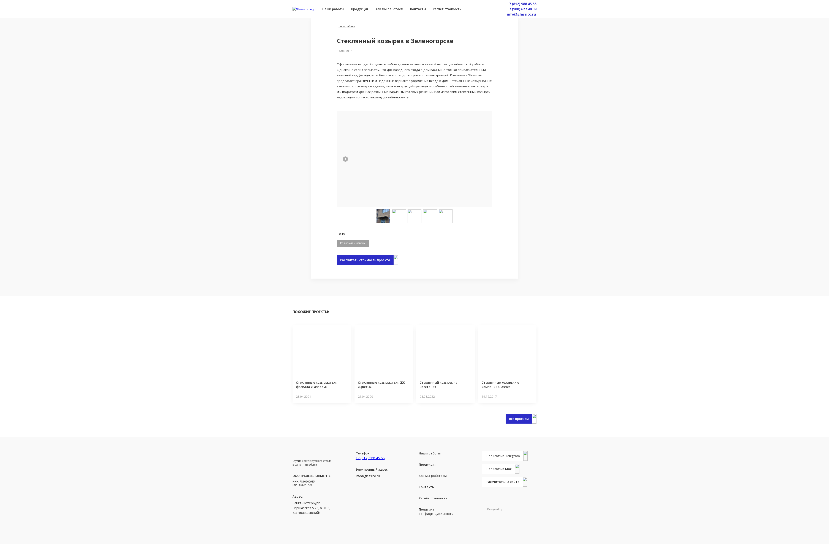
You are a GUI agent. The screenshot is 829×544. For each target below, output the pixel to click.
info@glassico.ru (521, 14)
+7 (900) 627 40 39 (521, 9)
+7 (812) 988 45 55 (521, 4)
